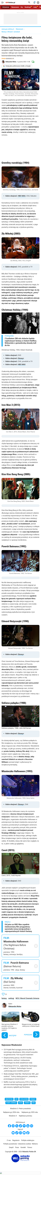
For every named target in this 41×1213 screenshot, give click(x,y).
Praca (17, 1147)
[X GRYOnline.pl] (16, 1125)
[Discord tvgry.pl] (24, 1132)
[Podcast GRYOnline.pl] (24, 1125)
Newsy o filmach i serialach (11, 32)
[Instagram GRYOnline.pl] (13, 1125)
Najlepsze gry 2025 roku (30, 1112)
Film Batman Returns (20, 966)
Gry (22, 7)
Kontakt (23, 1147)
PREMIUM (5, 7)
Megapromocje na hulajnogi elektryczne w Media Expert (30, 1025)
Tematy (27, 1103)
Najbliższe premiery (25, 1116)
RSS (33, 1103)
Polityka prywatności (10, 1144)
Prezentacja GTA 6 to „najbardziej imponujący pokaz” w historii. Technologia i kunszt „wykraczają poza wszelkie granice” (20, 1068)
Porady (32, 1099)
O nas (9, 1140)
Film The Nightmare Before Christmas (20, 946)
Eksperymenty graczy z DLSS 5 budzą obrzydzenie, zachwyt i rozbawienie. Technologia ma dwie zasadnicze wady (18, 1060)
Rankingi (28, 7)
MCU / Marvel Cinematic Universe (27, 998)
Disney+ (21, 358)
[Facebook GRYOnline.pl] (9, 1125)
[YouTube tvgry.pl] (13, 1132)
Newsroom (15, 7)
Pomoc (29, 1147)
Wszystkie (9, 1099)
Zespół (11, 1147)
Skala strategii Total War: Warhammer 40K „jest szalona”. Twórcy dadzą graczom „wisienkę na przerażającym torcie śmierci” (21, 1076)
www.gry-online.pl (8, 29)
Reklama (35, 1144)
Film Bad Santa (20, 982)
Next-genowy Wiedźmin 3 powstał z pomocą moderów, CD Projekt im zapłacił (10, 1025)
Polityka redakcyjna (27, 1140)
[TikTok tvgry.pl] (16, 1132)
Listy (35, 7)
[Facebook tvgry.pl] (27, 1132)
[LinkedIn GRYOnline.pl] (27, 1125)
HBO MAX (21, 196)
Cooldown (24, 1099)
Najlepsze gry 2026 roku (11, 1112)
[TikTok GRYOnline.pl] (20, 1125)
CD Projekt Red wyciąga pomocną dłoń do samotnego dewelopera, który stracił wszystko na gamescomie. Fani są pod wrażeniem (21, 1052)
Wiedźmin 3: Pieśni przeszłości (20, 1109)
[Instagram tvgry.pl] (20, 1132)
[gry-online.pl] (10, 2)
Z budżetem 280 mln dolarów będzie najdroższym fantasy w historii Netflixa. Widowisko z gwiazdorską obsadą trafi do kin (21, 341)
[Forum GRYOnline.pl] (31, 1125)
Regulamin (16, 1140)
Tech (20, 1103)
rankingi (11, 998)
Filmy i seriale (11, 1103)
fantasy (4, 998)
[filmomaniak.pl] (8, 58)
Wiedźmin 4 (13, 1116)
